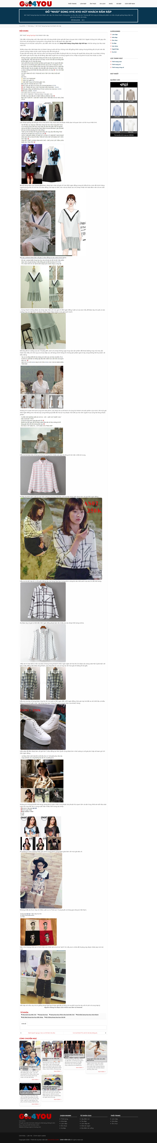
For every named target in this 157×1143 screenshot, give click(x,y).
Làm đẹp (115, 34)
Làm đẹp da (85, 1123)
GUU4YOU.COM (53, 1140)
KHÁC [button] (111, 3)
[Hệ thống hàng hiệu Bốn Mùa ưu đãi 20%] (74, 1049)
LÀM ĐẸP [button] (83, 3)
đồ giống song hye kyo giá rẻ (55, 1017)
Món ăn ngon (85, 1126)
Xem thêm (35, 1079)
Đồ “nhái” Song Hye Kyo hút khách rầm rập (48, 26)
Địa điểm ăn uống (87, 1128)
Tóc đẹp (84, 1121)
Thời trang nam (117, 61)
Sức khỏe (115, 46)
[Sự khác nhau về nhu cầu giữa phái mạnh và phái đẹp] (30, 1088)
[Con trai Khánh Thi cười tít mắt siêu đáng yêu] (30, 1055)
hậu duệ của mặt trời (29, 1014)
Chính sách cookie (39, 1136)
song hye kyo (31, 35)
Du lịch (114, 52)
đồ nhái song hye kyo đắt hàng (32, 1017)
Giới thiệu (22, 1136)
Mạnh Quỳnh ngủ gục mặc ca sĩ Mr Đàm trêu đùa (41, 1033)
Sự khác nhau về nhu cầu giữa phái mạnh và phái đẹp (28, 1092)
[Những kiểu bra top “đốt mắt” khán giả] (52, 1051)
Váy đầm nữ (85, 1119)
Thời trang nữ (116, 64)
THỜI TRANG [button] (72, 3)
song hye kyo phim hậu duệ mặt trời (62, 1014)
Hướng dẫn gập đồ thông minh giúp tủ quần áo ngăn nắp (51, 1087)
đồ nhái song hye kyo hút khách (87, 1014)
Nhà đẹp (114, 37)
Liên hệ (29, 1136)
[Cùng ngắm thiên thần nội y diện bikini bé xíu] (96, 1051)
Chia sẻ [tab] (23, 1023)
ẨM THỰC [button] (93, 3)
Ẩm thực (115, 40)
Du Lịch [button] (102, 3)
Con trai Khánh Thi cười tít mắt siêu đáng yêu (85, 1033)
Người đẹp (115, 49)
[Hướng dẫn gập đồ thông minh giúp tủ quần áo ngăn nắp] (52, 1082)
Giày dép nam (130, 3)
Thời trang (31, 26)
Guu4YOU (22, 26)
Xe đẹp (114, 43)
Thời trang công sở (118, 67)
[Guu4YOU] (35, 3)
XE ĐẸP (118, 3)
